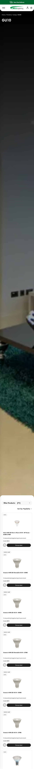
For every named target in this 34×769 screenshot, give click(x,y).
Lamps (15, 15)
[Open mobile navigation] (3, 8)
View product (18, 545)
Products (9, 15)
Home (3, 15)
